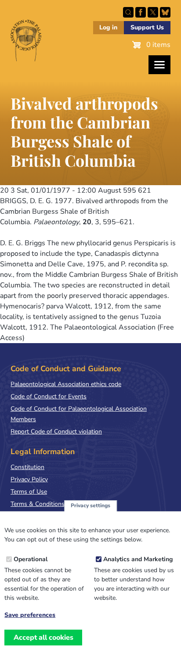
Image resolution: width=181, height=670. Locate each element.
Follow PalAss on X (153, 12)
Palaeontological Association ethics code (66, 384)
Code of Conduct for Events (49, 396)
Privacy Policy (29, 479)
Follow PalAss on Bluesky (165, 12)
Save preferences (29, 615)
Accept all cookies (43, 637)
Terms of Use (29, 491)
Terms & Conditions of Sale (48, 504)
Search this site (128, 12)
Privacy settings (90, 505)
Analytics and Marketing (138, 559)
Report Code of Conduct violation (56, 431)
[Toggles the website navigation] (159, 64)
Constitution (27, 467)
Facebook (140, 12)
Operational (30, 559)
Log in (108, 27)
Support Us (147, 27)
